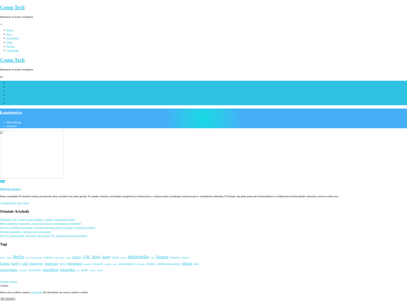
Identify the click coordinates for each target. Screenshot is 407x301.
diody (96, 257)
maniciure (51, 263)
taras (78, 270)
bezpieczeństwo (36, 257)
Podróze (10, 46)
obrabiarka (141, 264)
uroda (84, 269)
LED (25, 263)
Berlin (18, 256)
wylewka (92, 270)
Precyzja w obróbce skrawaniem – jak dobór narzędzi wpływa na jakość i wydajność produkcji (47, 227)
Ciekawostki (12, 50)
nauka (115, 264)
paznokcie (51, 269)
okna (196, 263)
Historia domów (10, 189)
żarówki (100, 270)
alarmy (2, 257)
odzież (187, 263)
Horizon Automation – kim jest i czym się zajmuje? (25, 231)
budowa (48, 257)
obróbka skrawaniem (168, 263)
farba (152, 257)
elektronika (138, 256)
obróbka (150, 263)
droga (115, 257)
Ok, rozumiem (7, 299)
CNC (87, 257)
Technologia (12, 38)
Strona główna (13, 122)
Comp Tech (12, 7)
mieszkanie (74, 263)
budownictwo (59, 257)
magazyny (36, 263)
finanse (162, 256)
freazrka (174, 257)
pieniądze (67, 269)
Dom (8, 34)
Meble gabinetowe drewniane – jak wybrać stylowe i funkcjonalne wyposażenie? (41, 223)
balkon (9, 257)
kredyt (15, 263)
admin (26, 203)
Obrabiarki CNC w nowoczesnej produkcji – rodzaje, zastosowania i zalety (38, 219)
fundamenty (185, 257)
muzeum (98, 263)
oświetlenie (34, 269)
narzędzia (107, 264)
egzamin (123, 257)
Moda (9, 42)
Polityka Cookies (8, 281)
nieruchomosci (127, 263)
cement (68, 257)
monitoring (88, 264)
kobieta (5, 263)
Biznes (9, 30)
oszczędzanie (8, 270)
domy (106, 257)
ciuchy (76, 257)
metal (63, 263)
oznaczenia (23, 270)
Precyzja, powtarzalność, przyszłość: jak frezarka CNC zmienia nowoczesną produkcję (43, 235)
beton (27, 257)
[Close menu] (1, 24)
